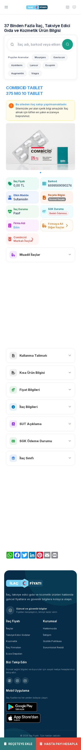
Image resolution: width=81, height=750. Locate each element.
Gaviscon (59, 57)
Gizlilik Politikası (52, 641)
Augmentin (17, 73)
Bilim (17, 227)
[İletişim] (74, 7)
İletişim (47, 634)
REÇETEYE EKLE (20, 744)
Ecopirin (50, 65)
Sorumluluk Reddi (53, 647)
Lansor (34, 65)
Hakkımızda (50, 628)
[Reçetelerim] (67, 7)
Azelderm (16, 65)
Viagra (35, 73)
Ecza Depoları (14, 653)
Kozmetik (11, 641)
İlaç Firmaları (13, 647)
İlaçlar (9, 628)
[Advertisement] (40, 305)
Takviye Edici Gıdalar (18, 634)
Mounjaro (40, 57)
